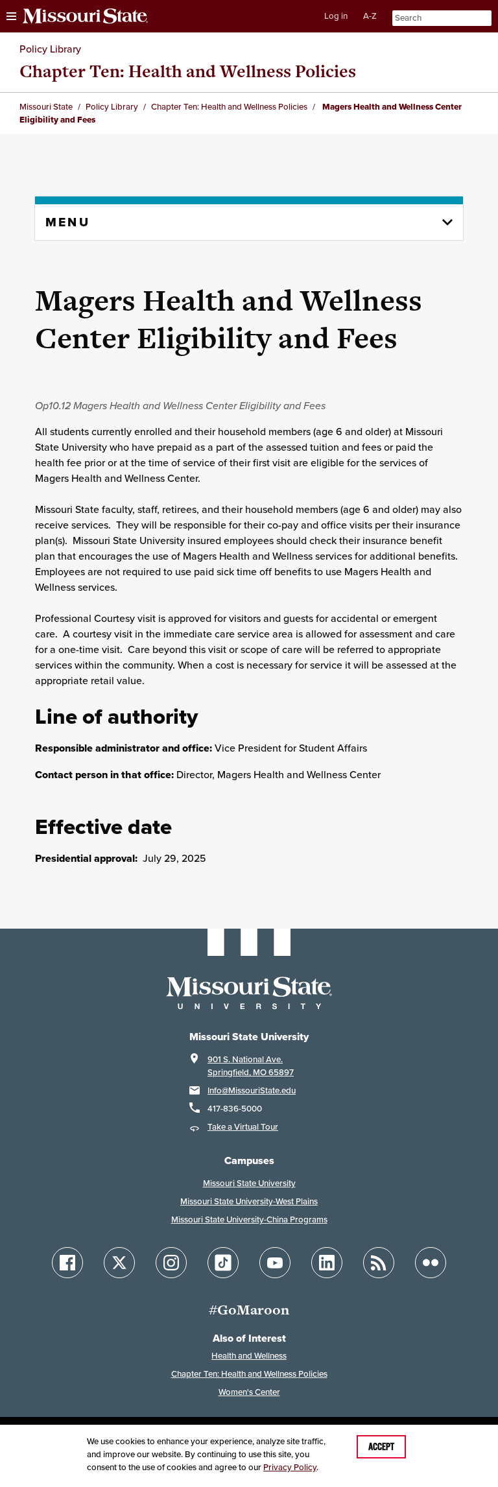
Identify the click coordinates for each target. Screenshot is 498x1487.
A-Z (370, 16)
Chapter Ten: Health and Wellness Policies (187, 71)
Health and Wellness (249, 1356)
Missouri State (46, 107)
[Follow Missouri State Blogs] (378, 1262)
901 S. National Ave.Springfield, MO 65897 (251, 1065)
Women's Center (249, 1392)
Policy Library (50, 49)
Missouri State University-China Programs (249, 1219)
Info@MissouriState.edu (252, 1090)
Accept (381, 1447)
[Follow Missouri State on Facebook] (67, 1262)
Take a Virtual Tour (243, 1127)
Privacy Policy (289, 1467)
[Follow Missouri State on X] (119, 1262)
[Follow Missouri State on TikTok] (223, 1262)
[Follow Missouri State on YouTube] (274, 1262)
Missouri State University (249, 1183)
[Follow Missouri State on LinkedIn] (326, 1262)
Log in (336, 16)
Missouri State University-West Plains (249, 1201)
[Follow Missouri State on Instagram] (171, 1262)
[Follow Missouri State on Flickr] (430, 1262)
